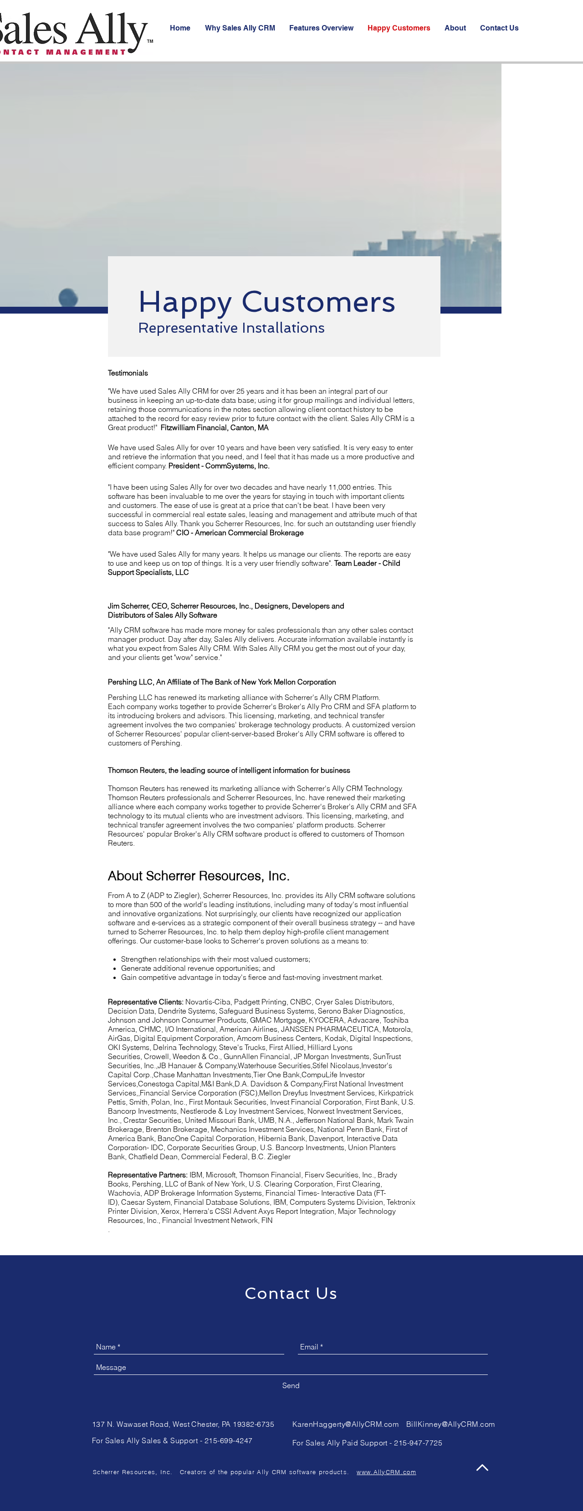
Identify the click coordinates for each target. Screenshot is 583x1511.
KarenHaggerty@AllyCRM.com (345, 1424)
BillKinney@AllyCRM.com (450, 1424)
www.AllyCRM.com (386, 1472)
